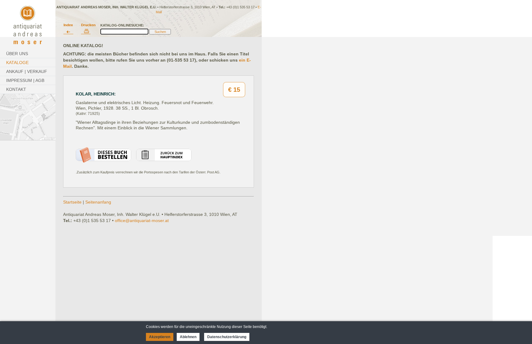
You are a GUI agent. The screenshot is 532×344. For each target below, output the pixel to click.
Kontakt (16, 89)
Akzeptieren (159, 337)
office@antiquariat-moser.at (142, 220)
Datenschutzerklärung (226, 337)
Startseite (72, 202)
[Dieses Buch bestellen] (103, 161)
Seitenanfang (98, 202)
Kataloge (17, 62)
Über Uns (17, 53)
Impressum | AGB (25, 80)
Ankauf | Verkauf (26, 71)
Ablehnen (188, 337)
